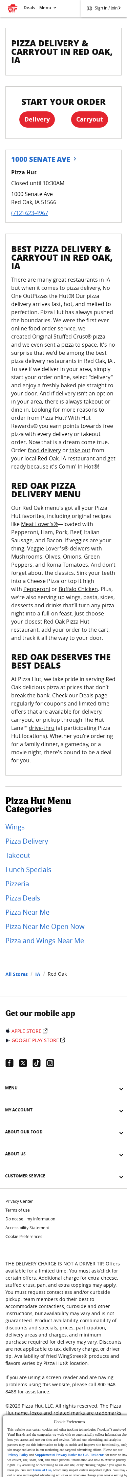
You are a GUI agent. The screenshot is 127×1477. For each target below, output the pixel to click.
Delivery (37, 119)
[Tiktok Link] (39, 1063)
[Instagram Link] (53, 1063)
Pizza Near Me (27, 912)
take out (79, 450)
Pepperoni (36, 589)
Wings (15, 826)
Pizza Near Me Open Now (45, 926)
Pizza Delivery (26, 841)
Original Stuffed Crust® (61, 336)
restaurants (83, 279)
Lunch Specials (28, 869)
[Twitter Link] (26, 1063)
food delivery (44, 450)
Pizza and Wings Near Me (44, 940)
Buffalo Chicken (78, 589)
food (34, 328)
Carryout (89, 119)
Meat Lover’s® (39, 524)
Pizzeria (17, 883)
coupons (55, 703)
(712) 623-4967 (29, 213)
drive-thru (42, 728)
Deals (29, 7)
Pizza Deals (22, 898)
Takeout (17, 855)
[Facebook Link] (12, 1063)
